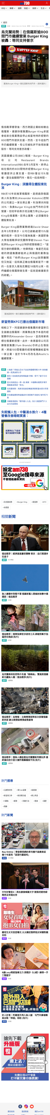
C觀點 (6, 801)
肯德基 (6, 507)
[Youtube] (32, 1106)
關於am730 (39, 1111)
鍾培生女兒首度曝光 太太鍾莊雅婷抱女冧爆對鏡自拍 (25, 933)
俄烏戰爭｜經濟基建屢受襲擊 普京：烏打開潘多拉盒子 (25, 555)
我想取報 (25, 1111)
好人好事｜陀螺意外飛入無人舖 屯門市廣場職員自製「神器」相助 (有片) (25, 1016)
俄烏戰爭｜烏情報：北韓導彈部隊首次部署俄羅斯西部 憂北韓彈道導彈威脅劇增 (25, 718)
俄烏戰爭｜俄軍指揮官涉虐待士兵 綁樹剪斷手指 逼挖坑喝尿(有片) (25, 635)
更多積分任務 (38, 1091)
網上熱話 (34, 795)
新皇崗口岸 (8, 795)
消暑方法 (26, 801)
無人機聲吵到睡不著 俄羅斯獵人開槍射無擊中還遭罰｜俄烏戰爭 (25, 595)
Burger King (22, 502)
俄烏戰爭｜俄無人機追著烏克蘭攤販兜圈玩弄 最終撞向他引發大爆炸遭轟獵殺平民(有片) (25, 758)
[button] (3, 3)
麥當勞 (35, 502)
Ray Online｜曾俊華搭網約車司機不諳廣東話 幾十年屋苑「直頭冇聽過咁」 (25, 853)
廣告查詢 (11, 1111)
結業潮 (34, 790)
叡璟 (15, 801)
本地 (4, 858)
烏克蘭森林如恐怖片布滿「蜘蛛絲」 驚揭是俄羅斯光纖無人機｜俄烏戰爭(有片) (25, 675)
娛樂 (4, 898)
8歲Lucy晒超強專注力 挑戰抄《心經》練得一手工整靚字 (25, 974)
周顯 (5, 806)
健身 (36, 801)
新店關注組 (22, 795)
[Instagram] (26, 1106)
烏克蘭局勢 (8, 502)
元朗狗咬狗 (8, 790)
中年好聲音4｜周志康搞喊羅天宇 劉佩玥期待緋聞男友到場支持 (24, 893)
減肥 (45, 801)
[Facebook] (20, 1106)
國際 (3, 26)
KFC (44, 502)
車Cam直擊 (22, 790)
